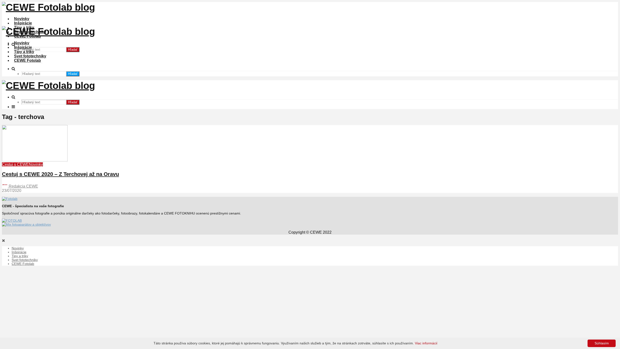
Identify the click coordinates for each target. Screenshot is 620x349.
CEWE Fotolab (27, 60)
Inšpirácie (23, 23)
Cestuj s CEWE (15, 164)
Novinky (21, 19)
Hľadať (73, 49)
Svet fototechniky (30, 56)
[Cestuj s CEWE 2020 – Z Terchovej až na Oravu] (35, 160)
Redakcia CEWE (23, 186)
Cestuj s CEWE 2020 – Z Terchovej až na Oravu (60, 174)
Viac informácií (426, 343)
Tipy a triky (24, 52)
